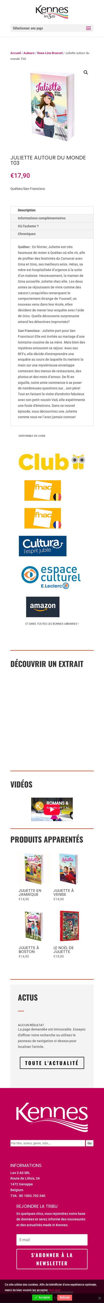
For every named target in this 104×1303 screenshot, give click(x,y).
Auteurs (29, 53)
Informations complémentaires (42, 218)
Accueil (15, 53)
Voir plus (54, 1290)
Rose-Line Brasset (50, 53)
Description (27, 210)
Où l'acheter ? (28, 226)
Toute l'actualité (52, 1063)
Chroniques (27, 234)
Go (89, 1143)
